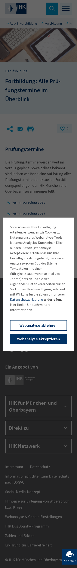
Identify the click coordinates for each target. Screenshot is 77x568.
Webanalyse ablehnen (38, 325)
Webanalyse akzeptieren (38, 338)
